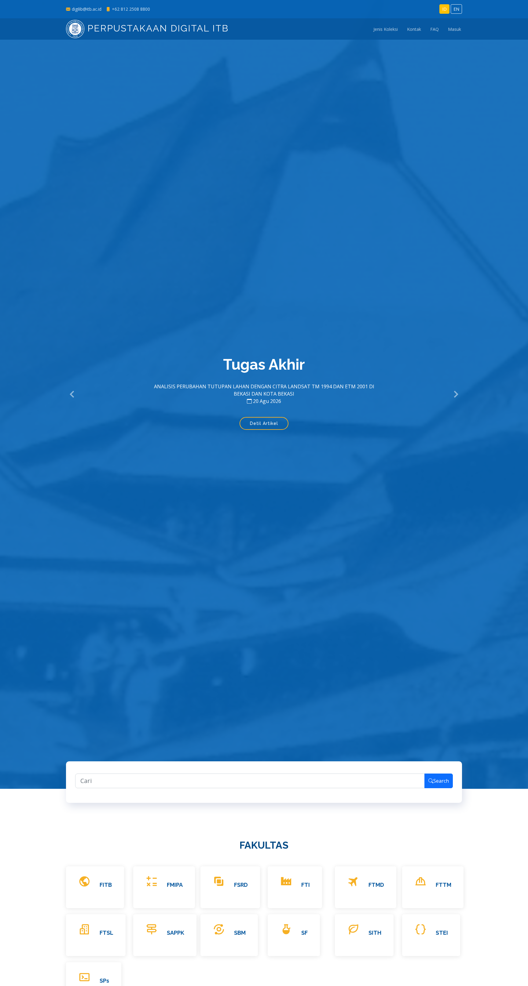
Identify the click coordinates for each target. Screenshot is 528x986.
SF (304, 933)
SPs (104, 980)
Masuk (454, 29)
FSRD (241, 885)
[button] (72, 394)
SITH (375, 933)
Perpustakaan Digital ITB (156, 28)
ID (444, 9)
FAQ (434, 29)
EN (456, 9)
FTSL (106, 933)
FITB (106, 885)
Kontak (414, 29)
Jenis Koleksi (385, 29)
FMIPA (175, 885)
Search (441, 781)
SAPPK (175, 933)
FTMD (376, 885)
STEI (442, 933)
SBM (240, 933)
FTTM (443, 885)
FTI (305, 885)
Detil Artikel (264, 423)
